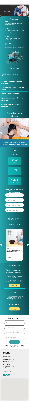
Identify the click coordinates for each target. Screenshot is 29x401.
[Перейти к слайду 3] (15, 150)
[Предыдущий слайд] (1, 133)
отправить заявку (14, 215)
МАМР (8, 248)
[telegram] (6, 375)
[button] (14, 308)
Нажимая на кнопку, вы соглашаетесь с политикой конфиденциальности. (14, 219)
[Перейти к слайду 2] (14, 150)
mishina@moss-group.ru (8, 361)
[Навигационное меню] (27, 2)
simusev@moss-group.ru (8, 359)
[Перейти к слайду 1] (13, 150)
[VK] (4, 375)
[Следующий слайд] (28, 133)
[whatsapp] (9, 375)
